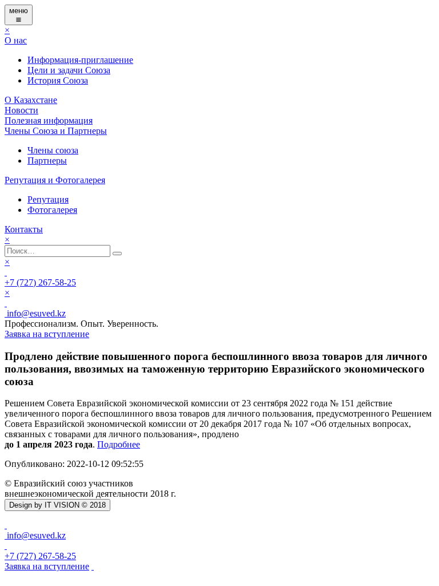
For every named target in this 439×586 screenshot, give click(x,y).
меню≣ (18, 14)
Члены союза (52, 150)
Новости (21, 110)
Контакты (24, 229)
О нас (16, 40)
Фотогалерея (52, 210)
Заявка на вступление (47, 566)
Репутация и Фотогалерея (55, 180)
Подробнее (118, 444)
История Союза (57, 80)
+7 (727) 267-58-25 (40, 282)
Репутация (48, 199)
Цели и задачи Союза (68, 70)
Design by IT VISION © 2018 (57, 505)
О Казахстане (31, 100)
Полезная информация (49, 120)
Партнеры (47, 160)
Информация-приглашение (80, 60)
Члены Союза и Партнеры (56, 131)
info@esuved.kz (35, 313)
